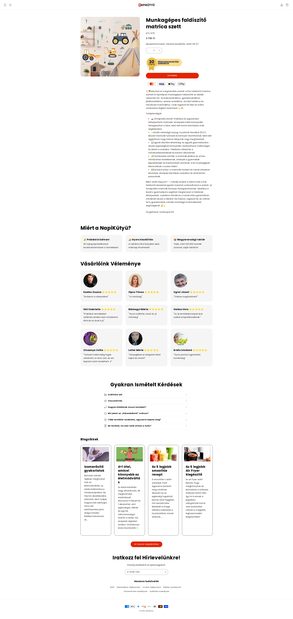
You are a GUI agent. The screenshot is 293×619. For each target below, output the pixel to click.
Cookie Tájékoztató (152, 587)
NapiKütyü (150, 611)
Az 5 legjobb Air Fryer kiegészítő (195, 470)
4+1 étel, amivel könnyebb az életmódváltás (129, 474)
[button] (5, 5)
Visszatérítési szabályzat (135, 591)
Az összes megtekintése (146, 544)
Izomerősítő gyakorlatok (94, 468)
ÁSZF (112, 587)
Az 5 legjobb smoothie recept (161, 470)
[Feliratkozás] (165, 572)
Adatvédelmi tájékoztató (128, 587)
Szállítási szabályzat (159, 591)
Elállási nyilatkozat (172, 587)
